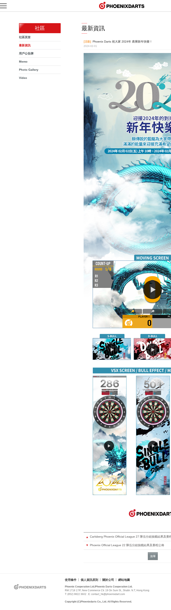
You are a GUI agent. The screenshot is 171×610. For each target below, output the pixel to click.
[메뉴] (5, 5)
